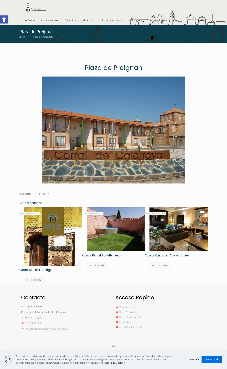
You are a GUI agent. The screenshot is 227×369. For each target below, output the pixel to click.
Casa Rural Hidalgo (35, 269)
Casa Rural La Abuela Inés (167, 255)
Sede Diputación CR (130, 317)
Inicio (22, 36)
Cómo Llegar (34, 317)
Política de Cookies (114, 362)
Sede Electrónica (128, 312)
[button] (4, 19)
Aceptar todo (212, 359)
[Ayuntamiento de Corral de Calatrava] (36, 7)
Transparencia (127, 307)
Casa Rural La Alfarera (101, 255)
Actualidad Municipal (130, 327)
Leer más (194, 359)
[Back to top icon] (113, 346)
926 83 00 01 (35, 323)
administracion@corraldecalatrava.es (48, 328)
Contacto (124, 322)
